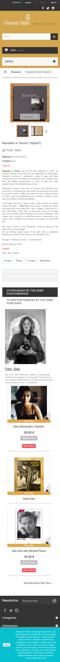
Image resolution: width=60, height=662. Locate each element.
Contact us (17, 2)
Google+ (32, 261)
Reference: (7, 157)
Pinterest (46, 261)
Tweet (8, 261)
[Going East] (29, 475)
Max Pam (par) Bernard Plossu (29, 550)
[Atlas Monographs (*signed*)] (29, 403)
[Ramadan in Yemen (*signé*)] (22, 130)
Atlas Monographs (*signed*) (29, 426)
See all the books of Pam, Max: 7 (38, 583)
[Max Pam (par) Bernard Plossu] (29, 528)
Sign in (53, 2)
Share (19, 261)
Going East (29, 498)
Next (46, 131)
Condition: (7, 161)
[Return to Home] (5, 72)
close (6, 645)
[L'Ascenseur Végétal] (30, 19)
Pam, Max (11, 150)
